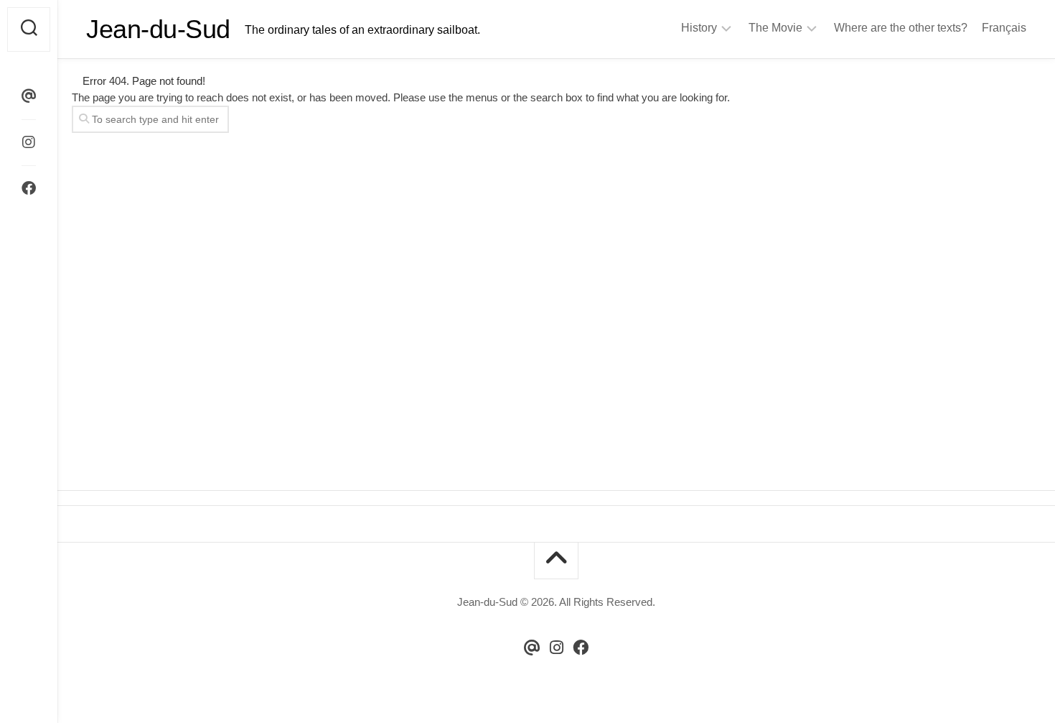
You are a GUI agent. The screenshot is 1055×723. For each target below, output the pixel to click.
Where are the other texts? (900, 28)
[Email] (28, 96)
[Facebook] (28, 188)
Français (1004, 28)
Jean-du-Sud (158, 29)
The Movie (775, 28)
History (699, 28)
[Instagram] (28, 142)
